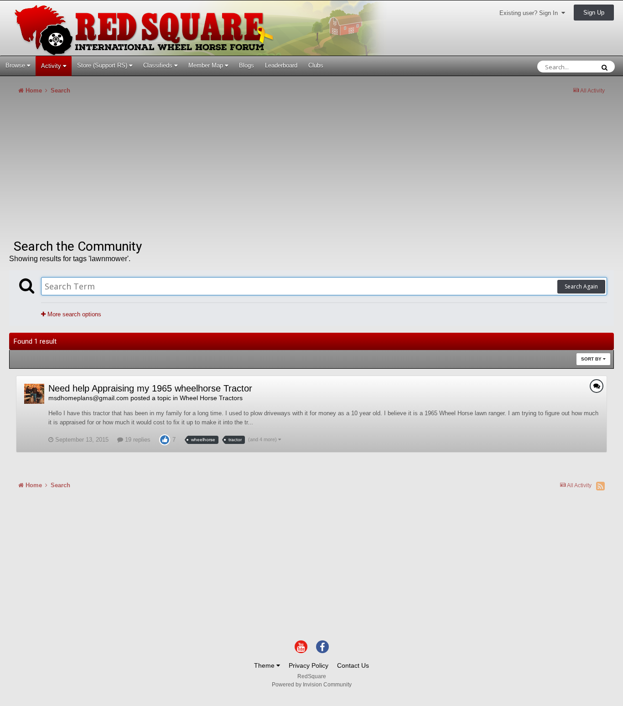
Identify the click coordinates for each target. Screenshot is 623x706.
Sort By (592, 358)
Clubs (315, 65)
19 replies (137, 439)
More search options (73, 314)
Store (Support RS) (103, 65)
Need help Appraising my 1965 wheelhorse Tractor (150, 388)
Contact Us (353, 665)
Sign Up (593, 12)
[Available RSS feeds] (600, 486)
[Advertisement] (175, 170)
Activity (52, 65)
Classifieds (158, 65)
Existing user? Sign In (530, 13)
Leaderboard (281, 65)
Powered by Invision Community (312, 684)
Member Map (206, 65)
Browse (16, 65)
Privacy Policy (308, 665)
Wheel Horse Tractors (211, 398)
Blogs (246, 65)
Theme (265, 665)
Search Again (581, 286)
